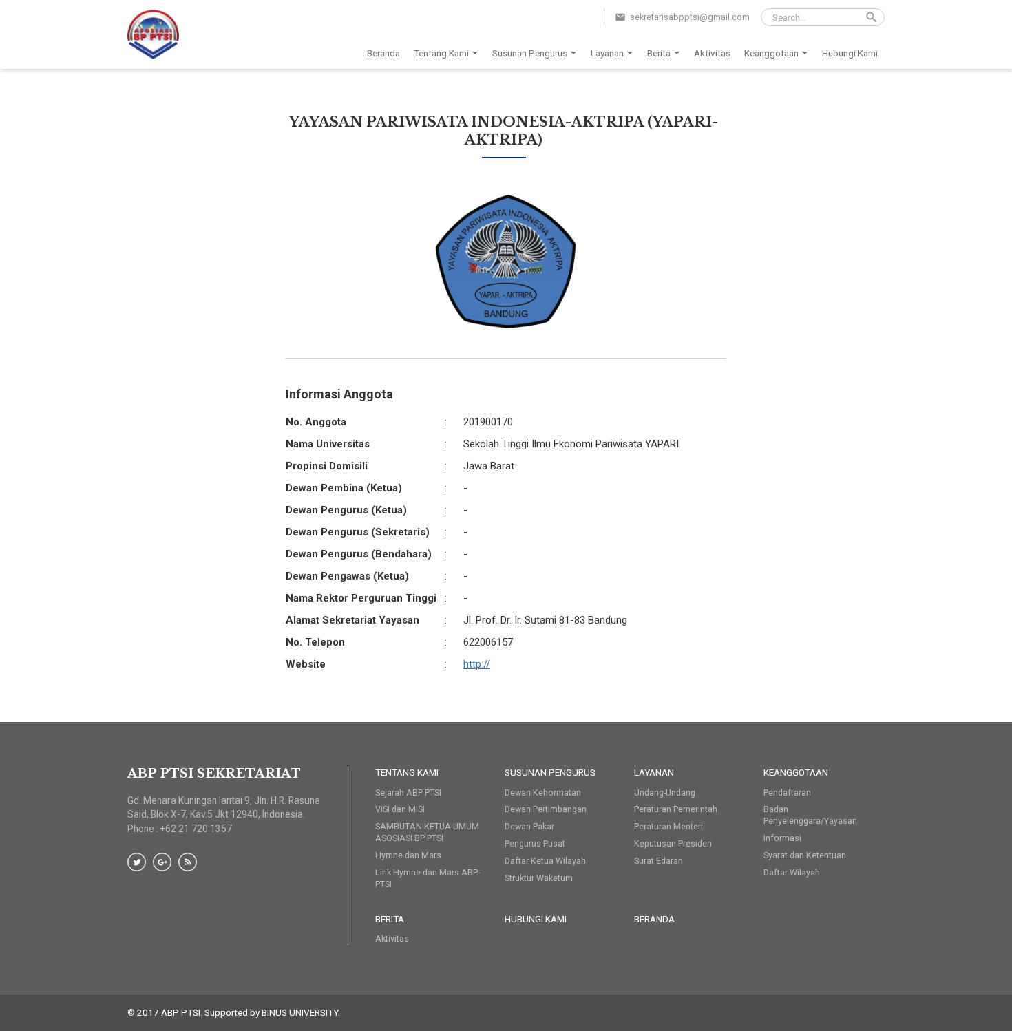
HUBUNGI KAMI (536, 918)
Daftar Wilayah (791, 872)
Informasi (782, 838)
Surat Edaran (658, 860)
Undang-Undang (664, 792)
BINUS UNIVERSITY (300, 1012)
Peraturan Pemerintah (675, 809)
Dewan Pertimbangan (546, 809)
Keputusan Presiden (673, 843)
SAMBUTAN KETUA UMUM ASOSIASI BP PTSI (427, 832)
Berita (659, 53)
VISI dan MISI (400, 809)
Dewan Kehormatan (543, 792)
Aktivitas (712, 53)
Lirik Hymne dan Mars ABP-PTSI (427, 878)
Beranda (383, 53)
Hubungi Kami (850, 53)
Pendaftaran (787, 792)
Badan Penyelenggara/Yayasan (810, 815)
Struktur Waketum (539, 878)
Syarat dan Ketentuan (804, 855)
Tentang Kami (441, 53)
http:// (476, 664)
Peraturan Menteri (668, 826)
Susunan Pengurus (529, 53)
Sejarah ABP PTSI (408, 792)
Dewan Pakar (529, 826)
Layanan (607, 53)
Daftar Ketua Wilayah (545, 860)
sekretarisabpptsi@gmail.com (690, 17)
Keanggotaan (771, 53)
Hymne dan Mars (408, 855)
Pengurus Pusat (535, 843)
